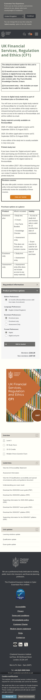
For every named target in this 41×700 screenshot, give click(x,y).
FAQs (20, 633)
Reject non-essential (26, 696)
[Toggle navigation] (36, 34)
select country (10, 24)
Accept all (9, 696)
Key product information (13, 284)
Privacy (21, 611)
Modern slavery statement (20, 629)
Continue (30, 16)
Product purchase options (14, 291)
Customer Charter (20, 624)
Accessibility (20, 607)
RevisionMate (7, 76)
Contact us (20, 638)
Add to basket (21, 344)
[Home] (20, 562)
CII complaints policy (20, 620)
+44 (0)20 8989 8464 (22, 670)
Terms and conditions (20, 615)
